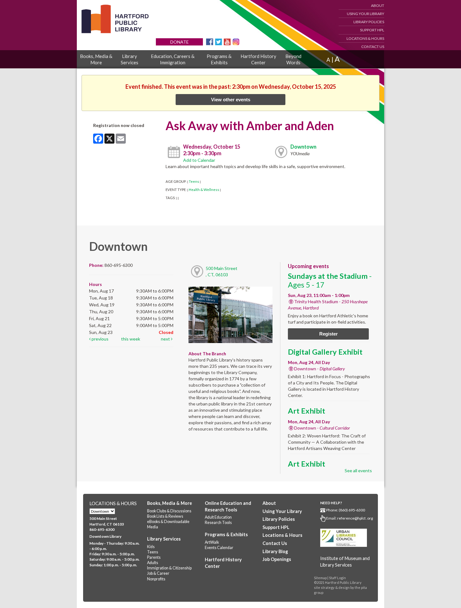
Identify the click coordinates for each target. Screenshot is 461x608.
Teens (194, 181)
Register (328, 333)
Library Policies (368, 21)
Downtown (303, 147)
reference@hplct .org (355, 518)
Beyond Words (293, 59)
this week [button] (130, 338)
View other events (230, 99)
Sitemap (320, 578)
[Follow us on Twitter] (218, 41)
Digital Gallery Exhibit (325, 351)
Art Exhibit (306, 410)
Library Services (129, 59)
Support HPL (372, 30)
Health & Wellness (204, 190)
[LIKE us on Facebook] (209, 41)
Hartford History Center (258, 59)
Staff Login (337, 578)
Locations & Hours (365, 38)
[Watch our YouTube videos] (227, 41)
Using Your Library (365, 13)
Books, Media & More (96, 59)
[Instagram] (236, 41)
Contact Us (372, 46)
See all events (358, 470)
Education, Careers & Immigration (172, 59)
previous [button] (100, 338)
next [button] (166, 338)
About (377, 5)
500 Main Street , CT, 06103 (221, 271)
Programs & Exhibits (219, 59)
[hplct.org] (115, 19)
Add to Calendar (199, 160)
